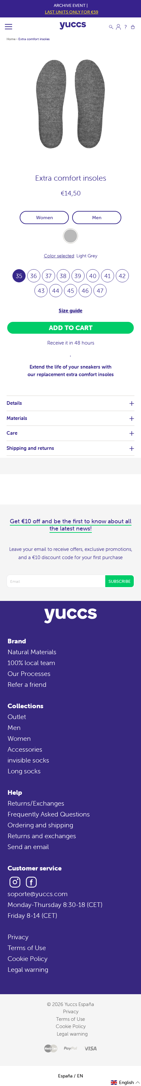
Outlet (17, 716)
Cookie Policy (28, 958)
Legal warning (28, 969)
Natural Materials (32, 652)
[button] (125, 1082)
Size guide (70, 310)
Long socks (24, 771)
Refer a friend (27, 684)
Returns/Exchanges (36, 803)
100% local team (31, 663)
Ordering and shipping (40, 825)
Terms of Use (27, 948)
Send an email (28, 846)
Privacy (18, 937)
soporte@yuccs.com (38, 894)
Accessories (25, 749)
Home (11, 39)
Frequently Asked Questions (49, 814)
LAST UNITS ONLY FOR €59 (71, 12)
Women (44, 217)
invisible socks (28, 760)
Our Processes (29, 673)
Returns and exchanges (42, 836)
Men (96, 217)
